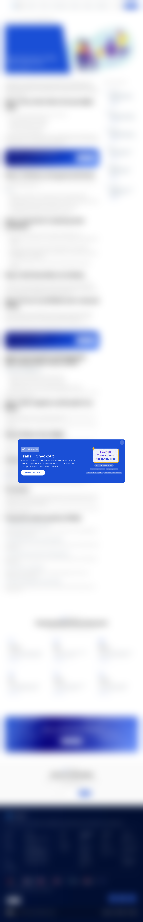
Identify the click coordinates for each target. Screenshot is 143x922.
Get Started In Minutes (33, 473)
